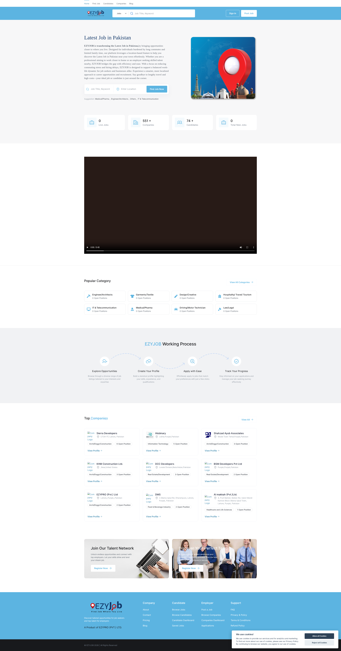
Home (86, 3)
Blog (131, 3)
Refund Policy (238, 625)
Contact (147, 615)
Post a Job (206, 609)
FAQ (233, 609)
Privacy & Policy (239, 615)
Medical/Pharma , (103, 99)
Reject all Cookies (319, 643)
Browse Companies (211, 615)
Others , (133, 99)
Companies (121, 3)
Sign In (232, 13)
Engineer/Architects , (120, 99)
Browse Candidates (182, 615)
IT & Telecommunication (148, 99)
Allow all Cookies (319, 636)
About (146, 609)
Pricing (146, 620)
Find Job (96, 3)
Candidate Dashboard (183, 620)
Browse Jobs (178, 609)
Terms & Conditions (240, 620)
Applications (207, 625)
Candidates (108, 3)
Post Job (248, 13)
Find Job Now (157, 89)
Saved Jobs (178, 625)
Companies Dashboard (212, 620)
